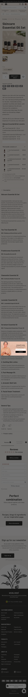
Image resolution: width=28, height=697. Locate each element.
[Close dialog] (26, 342)
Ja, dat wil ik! (21, 351)
